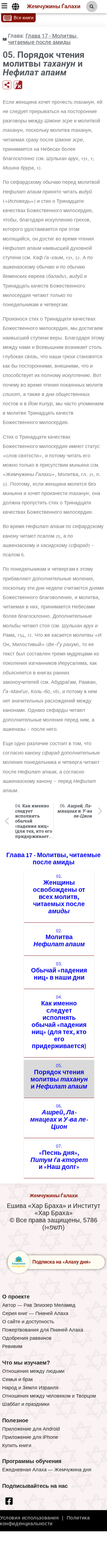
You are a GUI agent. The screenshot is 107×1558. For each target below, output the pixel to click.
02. (59, 937)
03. (59, 970)
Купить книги (16, 1445)
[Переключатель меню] (15, 6)
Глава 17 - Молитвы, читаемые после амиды (43, 39)
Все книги (23, 17)
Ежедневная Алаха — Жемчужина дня (46, 1469)
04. (59, 1022)
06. (59, 1116)
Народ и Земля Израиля (30, 1387)
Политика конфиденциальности (45, 1520)
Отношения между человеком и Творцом (49, 1396)
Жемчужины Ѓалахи (53, 6)
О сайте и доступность (28, 1321)
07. (59, 1157)
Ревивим (12, 1346)
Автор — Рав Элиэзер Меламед (38, 1305)
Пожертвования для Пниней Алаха (42, 1330)
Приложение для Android (31, 1429)
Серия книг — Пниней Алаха (35, 1313)
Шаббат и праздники (25, 1404)
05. (59, 1076)
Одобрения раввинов (27, 1338)
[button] (91, 6)
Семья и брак (17, 1379)
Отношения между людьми (33, 1371)
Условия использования (29, 1518)
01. (59, 894)
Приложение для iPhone (30, 1437)
